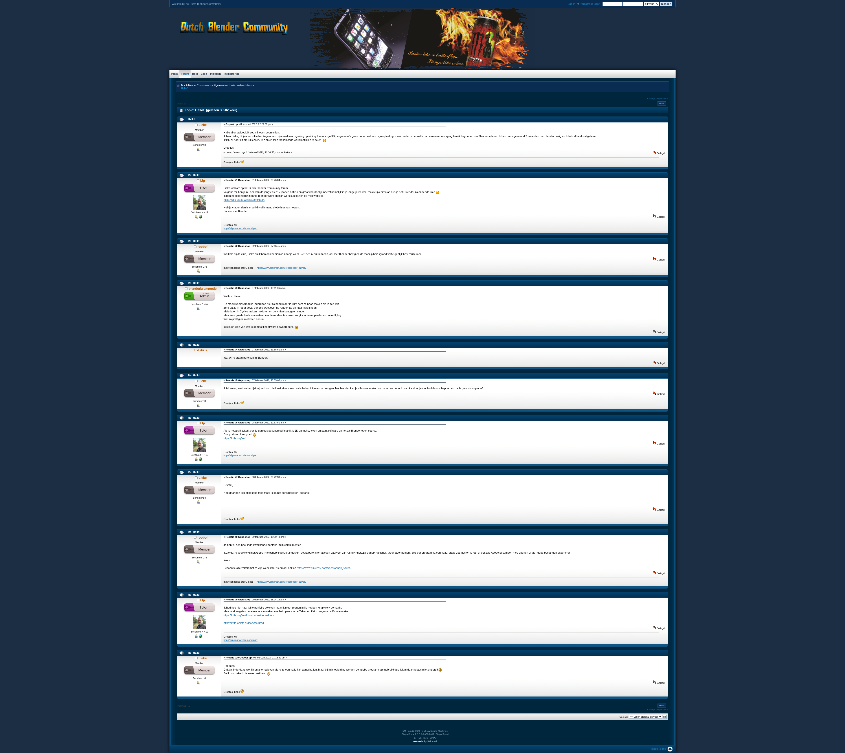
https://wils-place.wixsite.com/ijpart (244, 199)
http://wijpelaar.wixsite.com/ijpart (240, 228)
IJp (202, 180)
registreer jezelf (590, 3)
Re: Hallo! (194, 175)
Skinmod (432, 741)
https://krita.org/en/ (234, 438)
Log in (571, 3)
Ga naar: (623, 717)
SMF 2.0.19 (408, 731)
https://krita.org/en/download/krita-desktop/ (249, 615)
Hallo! (191, 119)
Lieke (202, 125)
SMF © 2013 (422, 731)
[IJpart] (200, 217)
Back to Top (658, 748)
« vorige (651, 98)
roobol (202, 246)
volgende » (662, 98)
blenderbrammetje (203, 288)
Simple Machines (439, 731)
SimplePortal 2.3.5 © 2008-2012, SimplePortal (425, 734)
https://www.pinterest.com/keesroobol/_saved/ (281, 267)
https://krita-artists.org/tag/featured (244, 623)
